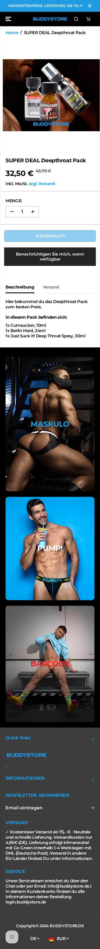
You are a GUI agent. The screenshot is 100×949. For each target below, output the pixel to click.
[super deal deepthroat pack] (51, 95)
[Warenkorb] (88, 19)
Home (12, 32)
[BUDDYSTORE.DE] (50, 19)
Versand (51, 287)
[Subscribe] (92, 808)
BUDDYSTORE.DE (67, 926)
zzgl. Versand (42, 183)
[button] (9, 19)
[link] (50, 755)
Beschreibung (20, 287)
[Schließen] (89, 6)
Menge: (14, 200)
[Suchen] (76, 19)
